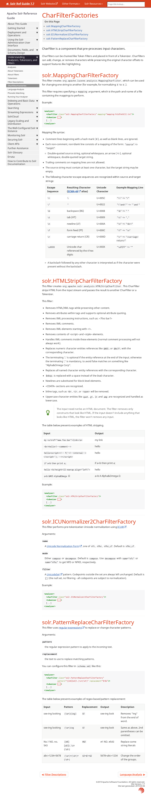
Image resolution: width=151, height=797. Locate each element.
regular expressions (70, 627)
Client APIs (13, 144)
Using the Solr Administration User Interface (19, 42)
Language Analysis (16, 89)
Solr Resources (92, 3)
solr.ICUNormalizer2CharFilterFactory (67, 34)
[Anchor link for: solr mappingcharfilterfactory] (81, 26)
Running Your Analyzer (18, 96)
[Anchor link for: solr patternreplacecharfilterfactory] (88, 38)
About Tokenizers (15, 71)
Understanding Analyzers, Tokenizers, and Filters (22, 60)
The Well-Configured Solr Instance (22, 129)
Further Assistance (18, 148)
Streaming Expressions (20, 112)
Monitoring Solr (16, 135)
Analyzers (12, 67)
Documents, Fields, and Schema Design (21, 51)
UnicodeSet (53, 574)
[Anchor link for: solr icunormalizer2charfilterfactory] (89, 34)
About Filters (13, 74)
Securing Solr (15, 139)
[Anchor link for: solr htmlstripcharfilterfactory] (83, 30)
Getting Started (16, 28)
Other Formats (70, 3)
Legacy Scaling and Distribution (18, 122)
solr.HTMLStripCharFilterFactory (64, 30)
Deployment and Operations (17, 34)
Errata (11, 156)
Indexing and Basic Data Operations (21, 102)
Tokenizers (12, 78)
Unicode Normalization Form (63, 546)
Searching (13, 108)
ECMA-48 (73, 191)
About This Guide (17, 23)
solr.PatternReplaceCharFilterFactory (66, 38)
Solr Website (48, 3)
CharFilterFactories (17, 85)
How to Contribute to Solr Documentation (22, 162)
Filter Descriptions (15, 82)
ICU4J (120, 527)
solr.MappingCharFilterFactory (63, 26)
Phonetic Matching (16, 93)
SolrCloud (13, 116)
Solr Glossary (15, 152)
